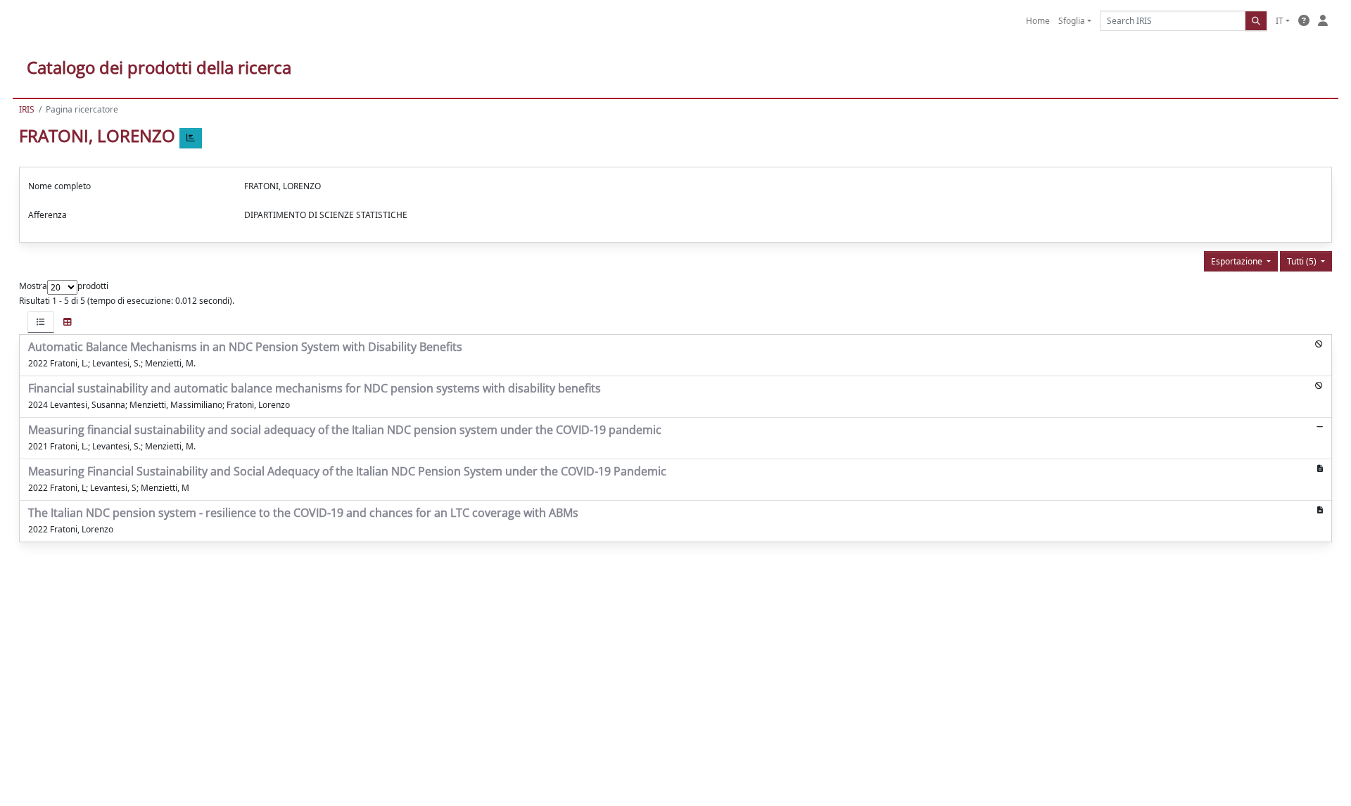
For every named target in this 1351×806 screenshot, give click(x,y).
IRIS (26, 109)
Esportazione (1237, 261)
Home (1038, 21)
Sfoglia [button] (1071, 21)
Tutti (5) (1303, 261)
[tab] (40, 322)
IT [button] (1279, 21)
